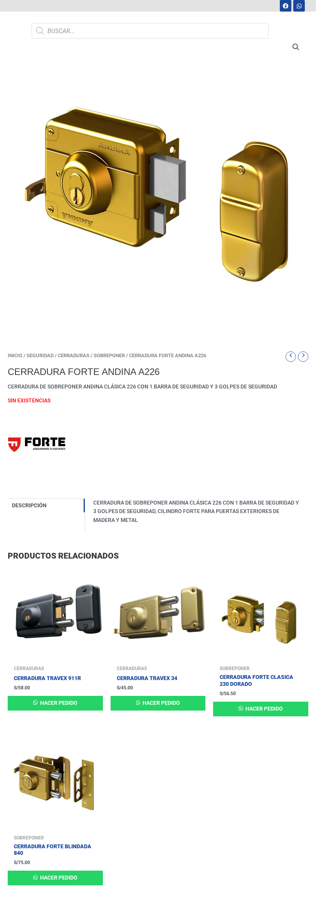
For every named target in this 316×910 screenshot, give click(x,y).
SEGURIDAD (40, 355)
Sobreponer (109, 355)
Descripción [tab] (29, 505)
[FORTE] (37, 448)
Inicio (15, 355)
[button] (296, 47)
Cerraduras (73, 355)
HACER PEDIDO (58, 703)
